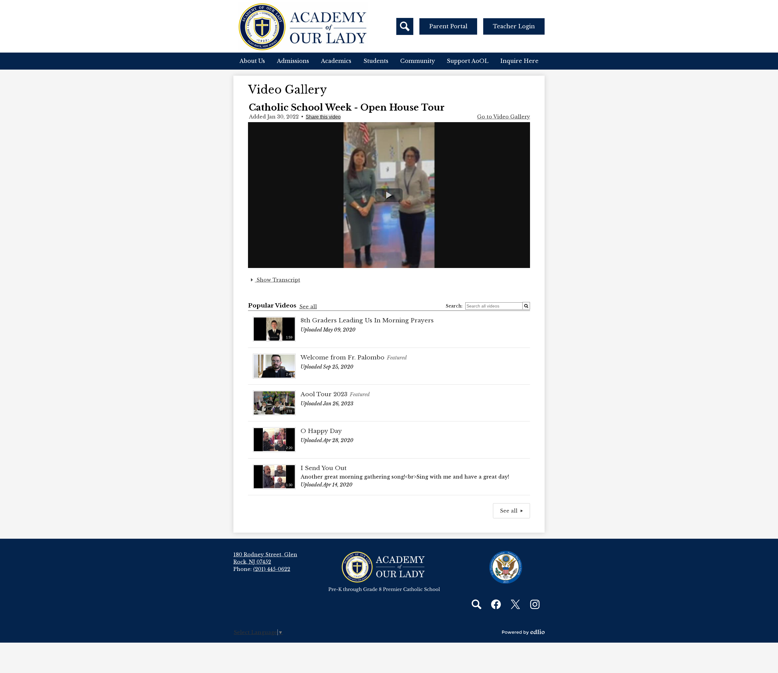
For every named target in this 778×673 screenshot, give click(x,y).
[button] (252, 61)
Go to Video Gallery (503, 117)
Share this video (323, 116)
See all (308, 307)
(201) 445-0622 (271, 569)
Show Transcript (277, 280)
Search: (454, 306)
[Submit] (526, 306)
